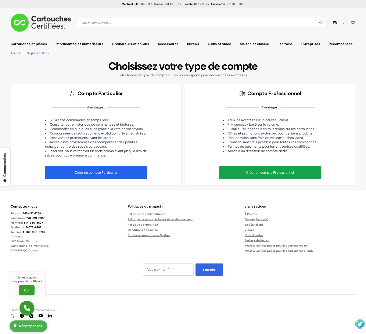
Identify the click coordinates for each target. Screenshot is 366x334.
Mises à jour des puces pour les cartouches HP (276, 245)
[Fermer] (45, 271)
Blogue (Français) (256, 219)
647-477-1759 (31, 213)
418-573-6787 (32, 227)
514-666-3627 (33, 223)
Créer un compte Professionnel (270, 172)
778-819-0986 (35, 218)
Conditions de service (143, 230)
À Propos (251, 214)
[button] (335, 23)
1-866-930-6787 (34, 232)
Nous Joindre (254, 235)
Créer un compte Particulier (96, 172)
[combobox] (202, 22)
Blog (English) (254, 224)
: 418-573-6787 (167, 4)
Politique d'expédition (143, 224)
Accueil (16, 53)
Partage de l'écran (257, 240)
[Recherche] (321, 22)
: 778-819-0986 (228, 4)
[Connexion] (343, 23)
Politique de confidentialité (146, 214)
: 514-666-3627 (137, 4)
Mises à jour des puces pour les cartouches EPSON (279, 251)
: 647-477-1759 (197, 4)
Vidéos (249, 230)
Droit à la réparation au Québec (149, 235)
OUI (26, 290)
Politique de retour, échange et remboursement (160, 219)
